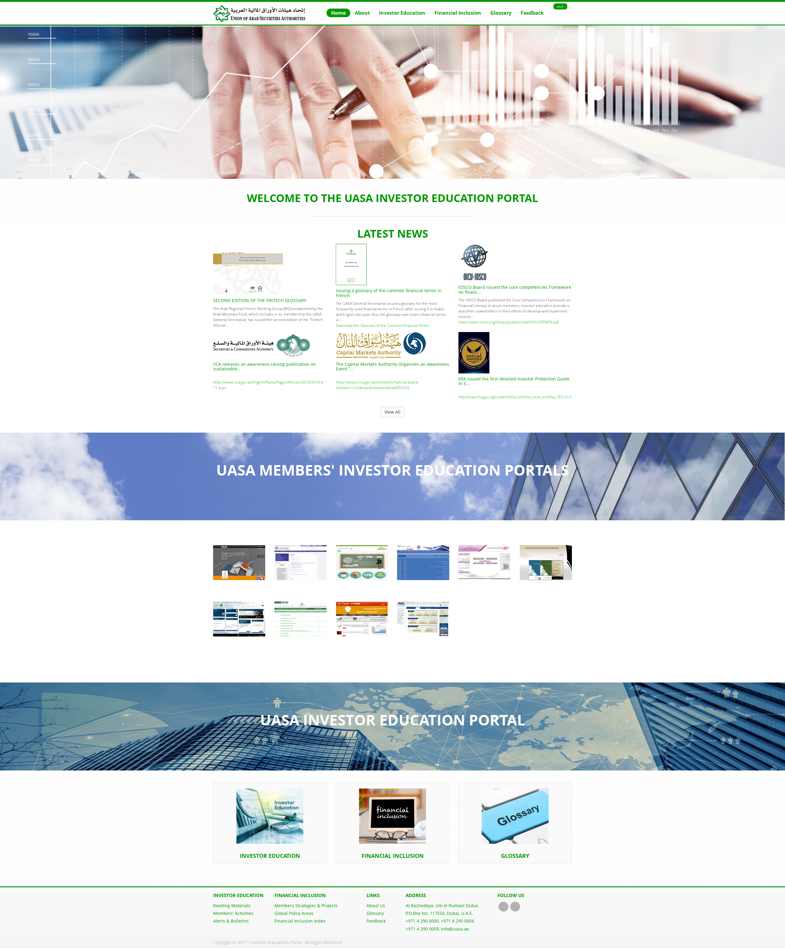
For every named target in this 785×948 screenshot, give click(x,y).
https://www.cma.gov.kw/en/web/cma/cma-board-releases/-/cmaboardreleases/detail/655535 (377, 385)
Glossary (500, 13)
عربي (560, 5)
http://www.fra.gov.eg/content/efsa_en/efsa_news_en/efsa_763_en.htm (517, 396)
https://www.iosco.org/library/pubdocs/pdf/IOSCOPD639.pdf (508, 322)
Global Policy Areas (293, 913)
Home (338, 13)
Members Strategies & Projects (306, 905)
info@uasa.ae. (455, 929)
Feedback (532, 13)
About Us (375, 905)
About (362, 13)
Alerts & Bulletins (231, 921)
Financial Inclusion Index (299, 921)
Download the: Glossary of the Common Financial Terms (382, 325)
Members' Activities (233, 913)
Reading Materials (232, 905)
